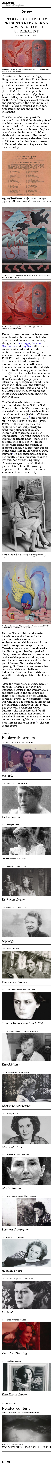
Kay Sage (27, 346)
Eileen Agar (23, 343)
